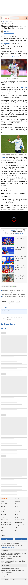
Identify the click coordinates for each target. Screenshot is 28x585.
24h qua (3, 535)
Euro (11, 21)
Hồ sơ (16, 527)
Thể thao (5, 21)
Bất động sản (4, 517)
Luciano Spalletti (6, 303)
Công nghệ (17, 511)
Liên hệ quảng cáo (5, 565)
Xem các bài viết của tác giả (9, 33)
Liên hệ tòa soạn (5, 550)
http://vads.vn (8, 574)
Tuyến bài (7, 539)
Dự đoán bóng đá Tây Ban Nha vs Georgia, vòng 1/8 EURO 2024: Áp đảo (20, 276)
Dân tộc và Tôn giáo (5, 503)
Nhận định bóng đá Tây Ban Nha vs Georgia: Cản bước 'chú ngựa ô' (20, 267)
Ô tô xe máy (3, 514)
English (2, 527)
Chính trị (17, 498)
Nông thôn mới (18, 522)
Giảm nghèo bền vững (6, 522)
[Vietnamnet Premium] (4, 499)
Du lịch (16, 514)
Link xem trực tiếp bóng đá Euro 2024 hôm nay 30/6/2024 (20, 258)
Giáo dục (3, 506)
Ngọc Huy (6, 31)
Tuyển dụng (23, 579)
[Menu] (2, 18)
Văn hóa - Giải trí (19, 509)
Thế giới (16, 506)
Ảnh (2, 530)
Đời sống (3, 509)
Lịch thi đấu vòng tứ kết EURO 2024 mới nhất (13, 294)
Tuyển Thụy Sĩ (11, 301)
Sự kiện (20, 539)
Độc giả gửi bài (14, 579)
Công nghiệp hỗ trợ (19, 519)
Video (16, 530)
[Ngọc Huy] (2, 31)
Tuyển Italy (18, 301)
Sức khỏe (3, 511)
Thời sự (2, 501)
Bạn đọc (16, 517)
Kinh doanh (17, 501)
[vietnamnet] (6, 18)
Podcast (16, 533)
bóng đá (13, 230)
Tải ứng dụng (5, 579)
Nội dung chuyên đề (19, 525)
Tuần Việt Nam (4, 519)
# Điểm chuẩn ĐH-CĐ (14, 18)
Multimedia (3, 533)
